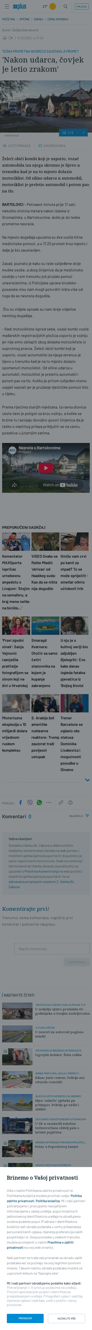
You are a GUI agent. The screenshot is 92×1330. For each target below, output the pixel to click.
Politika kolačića (48, 1201)
